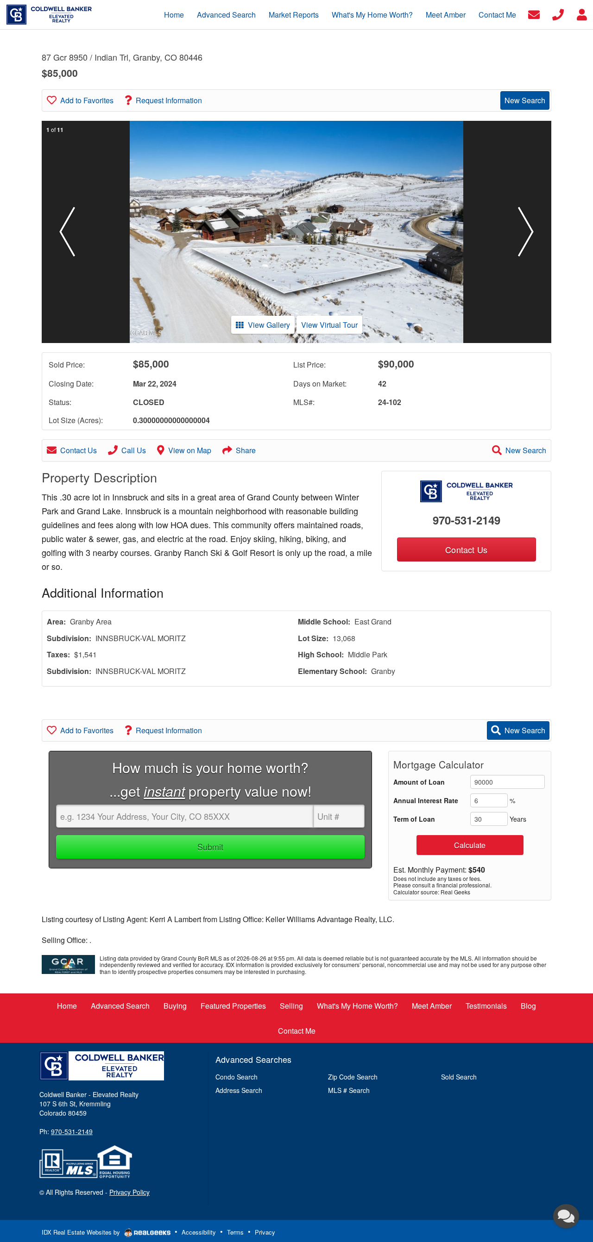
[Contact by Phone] (558, 13)
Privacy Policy (129, 1192)
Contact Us (78, 450)
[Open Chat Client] (566, 1216)
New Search (525, 100)
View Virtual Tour (329, 324)
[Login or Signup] (582, 13)
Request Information (169, 100)
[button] (67, 232)
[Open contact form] (534, 13)
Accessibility (199, 1232)
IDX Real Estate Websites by (82, 1232)
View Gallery (269, 324)
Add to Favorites (87, 100)
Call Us (133, 450)
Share (246, 450)
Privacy (265, 1232)
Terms (235, 1232)
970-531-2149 (466, 520)
